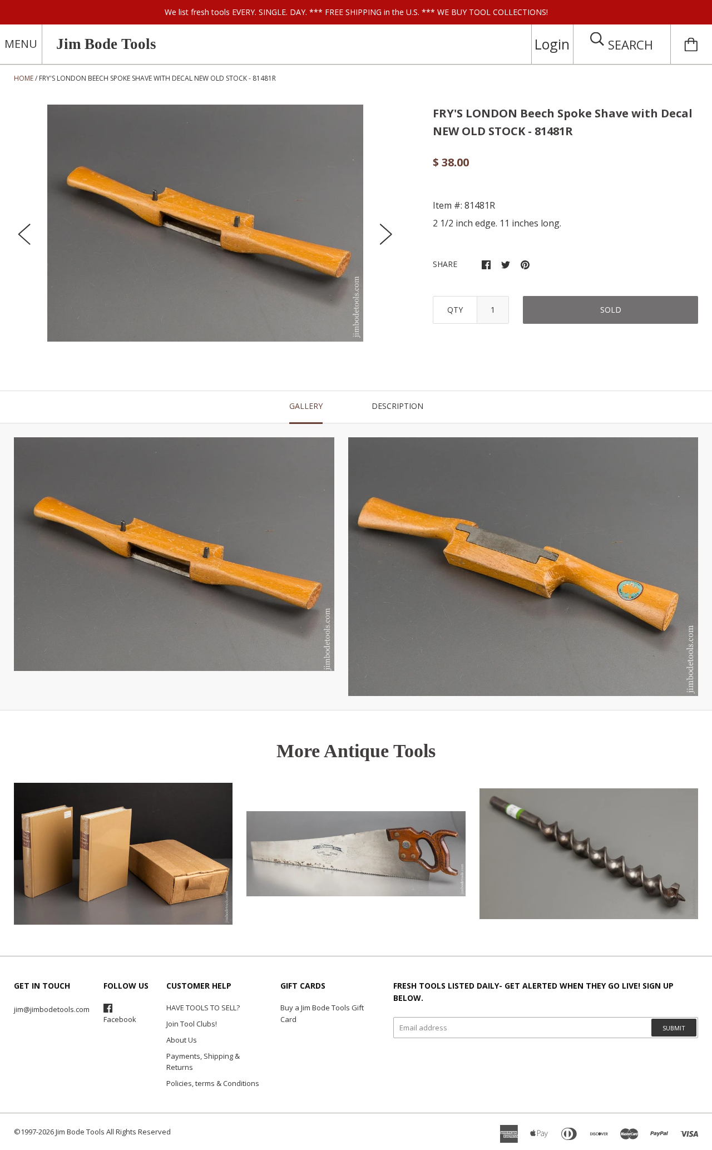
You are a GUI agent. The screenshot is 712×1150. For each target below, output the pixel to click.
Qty (455, 309)
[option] (205, 223)
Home (23, 78)
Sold (610, 309)
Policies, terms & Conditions (212, 1083)
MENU (20, 43)
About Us (181, 1040)
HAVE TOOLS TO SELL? (203, 1008)
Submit (673, 1028)
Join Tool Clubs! (191, 1024)
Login (552, 43)
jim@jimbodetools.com (52, 1009)
